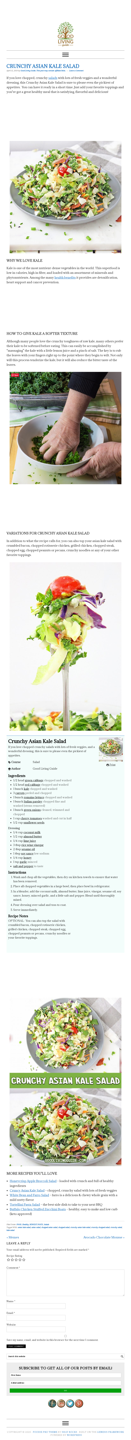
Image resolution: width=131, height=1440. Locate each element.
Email (11, 1312)
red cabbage (32, 784)
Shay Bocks (69, 1432)
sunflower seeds (33, 822)
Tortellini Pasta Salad (25, 1204)
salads (52, 78)
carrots (20, 793)
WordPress (74, 1435)
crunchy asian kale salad (80, 1227)
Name (11, 1301)
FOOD (19, 1224)
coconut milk (31, 832)
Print (112, 764)
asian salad (35, 1227)
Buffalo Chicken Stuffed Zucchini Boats (38, 1209)
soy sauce (27, 853)
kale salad (10, 1230)
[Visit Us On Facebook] (52, 1410)
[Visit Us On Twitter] (70, 1410)
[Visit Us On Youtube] (61, 1410)
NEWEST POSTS (36, 1224)
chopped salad (63, 1227)
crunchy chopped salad (100, 1227)
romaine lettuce (34, 797)
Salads (46, 1224)
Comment (13, 1267)
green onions (32, 810)
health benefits (65, 277)
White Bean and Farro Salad (29, 1195)
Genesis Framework (110, 1432)
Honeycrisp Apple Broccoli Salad (33, 1181)
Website (11, 1324)
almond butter (32, 836)
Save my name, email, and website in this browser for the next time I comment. (52, 1339)
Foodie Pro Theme (45, 1432)
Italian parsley (33, 801)
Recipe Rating (14, 1255)
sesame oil (28, 849)
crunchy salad (116, 1227)
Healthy (25, 1224)
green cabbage (34, 780)
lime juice (29, 841)
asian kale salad (24, 1227)
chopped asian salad (49, 1227)
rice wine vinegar (32, 845)
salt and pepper (23, 866)
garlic (23, 862)
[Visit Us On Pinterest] (78, 1410)
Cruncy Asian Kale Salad (27, 1190)
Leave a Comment (76, 71)
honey (27, 857)
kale (26, 789)
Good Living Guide (65, 34)
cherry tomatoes (31, 818)
